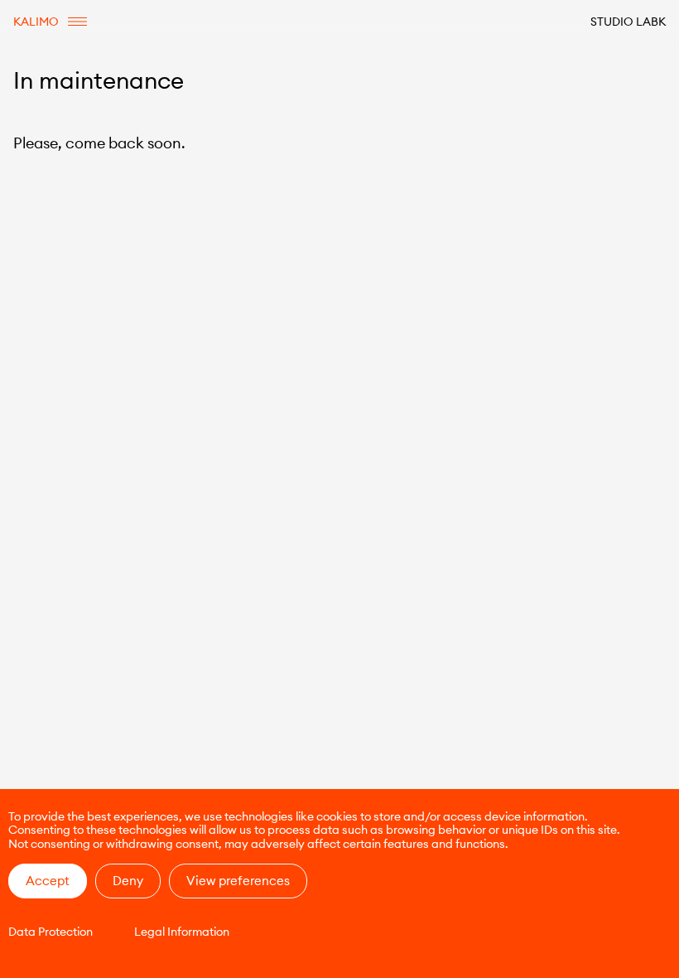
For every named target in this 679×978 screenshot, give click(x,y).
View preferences (238, 880)
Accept (48, 880)
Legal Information (181, 931)
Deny (128, 880)
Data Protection (50, 931)
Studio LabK (628, 21)
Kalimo (36, 21)
